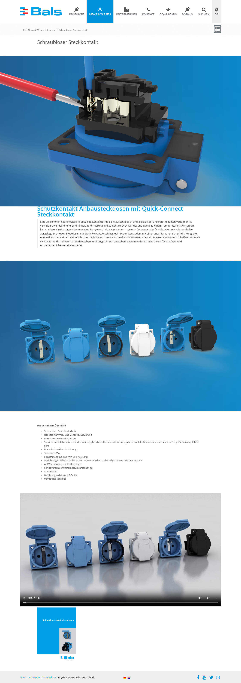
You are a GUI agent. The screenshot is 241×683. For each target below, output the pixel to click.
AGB (22, 677)
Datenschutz (49, 677)
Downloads (168, 14)
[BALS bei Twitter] (211, 678)
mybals (187, 14)
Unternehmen (126, 14)
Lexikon (51, 30)
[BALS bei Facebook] (198, 678)
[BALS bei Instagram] (218, 678)
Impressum (34, 677)
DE (216, 14)
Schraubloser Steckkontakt (73, 30)
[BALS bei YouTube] (204, 678)
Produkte (76, 14)
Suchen (203, 14)
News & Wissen (100, 14)
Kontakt (148, 14)
